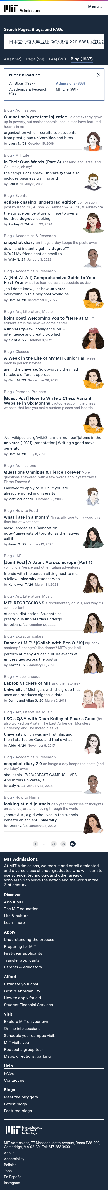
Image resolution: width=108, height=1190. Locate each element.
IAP (18, 556)
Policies (10, 1165)
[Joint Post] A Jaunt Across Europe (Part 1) (48, 564)
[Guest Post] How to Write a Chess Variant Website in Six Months (49, 403)
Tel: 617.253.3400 (56, 1147)
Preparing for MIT (20, 946)
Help (8, 1066)
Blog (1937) (82, 59)
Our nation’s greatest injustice (53, 121)
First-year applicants (23, 953)
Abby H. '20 (17, 745)
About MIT (14, 902)
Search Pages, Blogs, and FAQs (36, 29)
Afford (10, 976)
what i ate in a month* (52, 519)
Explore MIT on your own (26, 1021)
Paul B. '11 (15, 184)
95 (54, 844)
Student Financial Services (28, 1004)
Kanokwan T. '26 (20, 584)
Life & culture (16, 915)
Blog (8, 110)
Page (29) (35, 59)
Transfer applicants (22, 960)
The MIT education (21, 908)
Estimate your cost (21, 984)
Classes (22, 351)
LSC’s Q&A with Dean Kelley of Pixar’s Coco (53, 723)
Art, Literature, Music (34, 311)
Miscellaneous (27, 676)
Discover (12, 894)
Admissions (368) (70, 83)
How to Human (28, 797)
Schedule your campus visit (29, 1035)
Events (21, 195)
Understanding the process (29, 939)
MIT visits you (16, 1042)
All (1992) (12, 59)
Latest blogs (15, 1104)
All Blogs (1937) (22, 83)
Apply (9, 932)
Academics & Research (35, 236)
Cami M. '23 (17, 300)
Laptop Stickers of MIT (42, 683)
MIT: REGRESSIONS (53, 605)
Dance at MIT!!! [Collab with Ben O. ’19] (52, 645)
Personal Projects (30, 392)
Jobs (8, 1171)
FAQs (9, 1073)
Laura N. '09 (17, 143)
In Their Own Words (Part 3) (52, 164)
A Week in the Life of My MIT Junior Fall (49, 360)
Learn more (14, 922)
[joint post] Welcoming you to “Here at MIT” (49, 320)
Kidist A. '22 (17, 340)
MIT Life (22, 155)
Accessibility (14, 1159)
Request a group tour (23, 1049)
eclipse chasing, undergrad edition (53, 204)
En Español (13, 1177)
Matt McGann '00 (21, 499)
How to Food (26, 510)
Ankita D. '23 (18, 625)
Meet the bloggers (21, 1097)
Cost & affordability (22, 991)
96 (63, 844)
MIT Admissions (21, 859)
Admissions (25, 110)
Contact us (14, 1080)
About (9, 1153)
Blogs (9, 1089)
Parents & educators (23, 967)
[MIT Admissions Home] (22, 8)
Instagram (12, 1183)
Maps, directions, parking (27, 1056)
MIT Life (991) (67, 89)
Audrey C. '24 (18, 224)
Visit (8, 1014)
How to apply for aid (22, 997)
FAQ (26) (57, 59)
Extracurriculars (29, 636)
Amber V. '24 (18, 826)
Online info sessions (22, 1028)
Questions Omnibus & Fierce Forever (50, 477)
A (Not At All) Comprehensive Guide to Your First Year (49, 280)
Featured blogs (18, 1110)
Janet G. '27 (17, 544)
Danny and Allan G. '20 (25, 700)
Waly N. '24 (16, 259)
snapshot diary (51, 242)
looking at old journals (53, 806)
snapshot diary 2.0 (54, 766)
